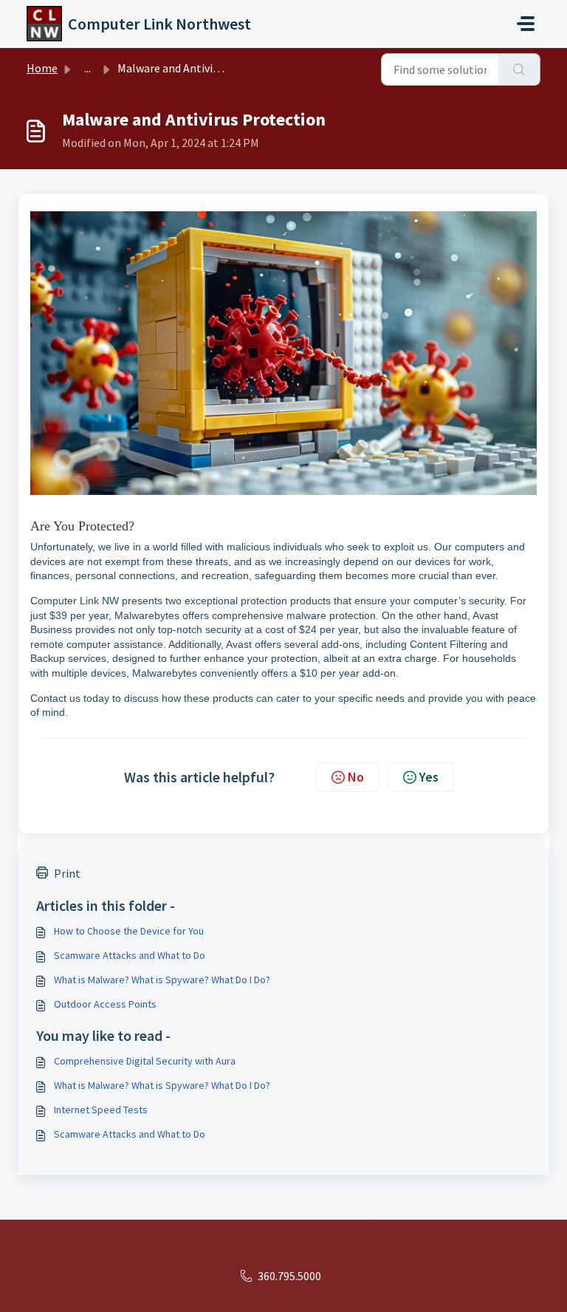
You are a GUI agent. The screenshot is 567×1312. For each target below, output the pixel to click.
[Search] (519, 69)
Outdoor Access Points (105, 1004)
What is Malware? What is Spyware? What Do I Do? (162, 979)
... (87, 68)
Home (42, 68)
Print (67, 873)
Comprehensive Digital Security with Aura (145, 1060)
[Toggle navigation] (525, 23)
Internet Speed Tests (101, 1109)
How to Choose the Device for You (129, 930)
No (356, 776)
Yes (429, 776)
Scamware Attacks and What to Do (129, 955)
